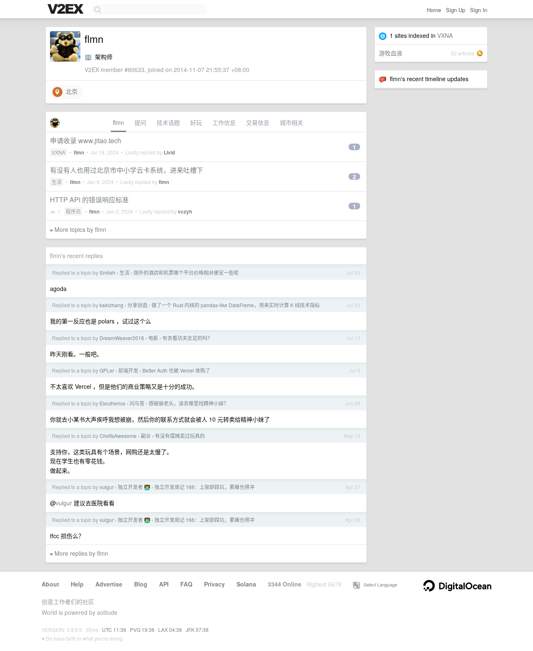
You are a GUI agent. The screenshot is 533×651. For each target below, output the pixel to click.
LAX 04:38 (170, 629)
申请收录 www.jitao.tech (85, 140)
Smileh (107, 272)
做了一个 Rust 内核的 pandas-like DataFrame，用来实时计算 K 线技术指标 (236, 304)
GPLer (107, 370)
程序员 (73, 211)
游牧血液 (390, 53)
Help (77, 584)
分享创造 (137, 304)
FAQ (186, 584)
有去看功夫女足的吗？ (187, 337)
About (50, 584)
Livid (169, 152)
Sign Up (455, 10)
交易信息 (257, 122)
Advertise (108, 584)
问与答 (137, 403)
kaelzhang (111, 304)
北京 (69, 91)
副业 (146, 435)
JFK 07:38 (197, 629)
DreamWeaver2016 (122, 337)
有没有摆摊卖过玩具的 (180, 435)
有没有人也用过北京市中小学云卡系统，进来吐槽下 (126, 170)
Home (434, 10)
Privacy (214, 584)
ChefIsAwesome (118, 435)
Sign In (478, 10)
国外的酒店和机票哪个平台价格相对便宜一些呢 (186, 272)
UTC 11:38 (114, 629)
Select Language (378, 584)
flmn (118, 122)
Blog (140, 584)
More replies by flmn (81, 553)
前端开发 (128, 370)
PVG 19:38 (142, 629)
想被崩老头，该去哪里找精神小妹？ (189, 403)
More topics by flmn (80, 229)
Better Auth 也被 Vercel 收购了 (176, 370)
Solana (246, 584)
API (164, 584)
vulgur (107, 486)
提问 (140, 122)
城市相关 (291, 122)
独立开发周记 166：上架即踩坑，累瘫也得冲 (204, 486)
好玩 (196, 122)
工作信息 (224, 122)
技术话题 (168, 122)
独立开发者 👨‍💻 (134, 486)
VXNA (445, 35)
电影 (153, 337)
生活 (57, 181)
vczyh (185, 211)
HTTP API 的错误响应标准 (89, 199)
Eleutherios (112, 403)
